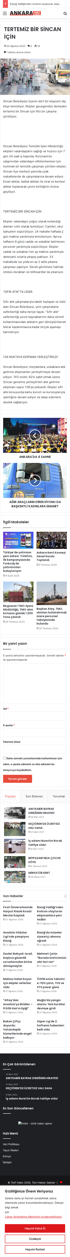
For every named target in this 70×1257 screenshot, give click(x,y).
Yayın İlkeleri (10, 1150)
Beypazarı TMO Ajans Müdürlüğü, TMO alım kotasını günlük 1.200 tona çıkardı (18, 611)
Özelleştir (35, 1238)
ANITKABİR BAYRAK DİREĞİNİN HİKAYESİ (41, 811)
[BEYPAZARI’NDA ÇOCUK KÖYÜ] (14, 862)
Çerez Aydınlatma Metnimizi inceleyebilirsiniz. (33, 1216)
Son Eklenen (34, 796)
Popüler (10, 796)
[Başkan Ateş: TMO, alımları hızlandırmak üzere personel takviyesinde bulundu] (52, 593)
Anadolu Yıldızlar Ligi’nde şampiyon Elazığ (16, 937)
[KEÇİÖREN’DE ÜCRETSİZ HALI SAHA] (14, 829)
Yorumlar (59, 796)
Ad (6, 708)
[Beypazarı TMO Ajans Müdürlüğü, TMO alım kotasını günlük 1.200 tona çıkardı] (18, 592)
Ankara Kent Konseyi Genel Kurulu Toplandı (51, 556)
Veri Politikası (11, 1144)
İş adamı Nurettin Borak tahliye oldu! (45, 843)
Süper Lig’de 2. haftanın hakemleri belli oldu (50, 1025)
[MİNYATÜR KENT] (14, 877)
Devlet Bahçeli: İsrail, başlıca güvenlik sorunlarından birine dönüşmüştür (18, 960)
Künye (7, 1156)
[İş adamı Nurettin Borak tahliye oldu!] (14, 846)
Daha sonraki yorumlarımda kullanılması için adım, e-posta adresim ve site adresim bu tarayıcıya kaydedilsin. (32, 764)
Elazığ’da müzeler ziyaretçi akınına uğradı (49, 937)
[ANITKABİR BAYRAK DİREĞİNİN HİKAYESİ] (14, 813)
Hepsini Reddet (35, 1249)
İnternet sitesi (11, 741)
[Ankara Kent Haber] (25, 13)
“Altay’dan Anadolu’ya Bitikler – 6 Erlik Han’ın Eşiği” (17, 1004)
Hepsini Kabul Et (35, 1228)
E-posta (9, 725)
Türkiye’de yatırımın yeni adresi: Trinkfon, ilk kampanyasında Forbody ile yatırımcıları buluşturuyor (18, 561)
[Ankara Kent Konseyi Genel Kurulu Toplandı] (52, 540)
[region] (35, 1221)
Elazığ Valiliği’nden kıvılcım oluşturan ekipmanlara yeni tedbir (50, 913)
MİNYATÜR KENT (39, 873)
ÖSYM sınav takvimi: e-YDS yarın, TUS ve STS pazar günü (51, 983)
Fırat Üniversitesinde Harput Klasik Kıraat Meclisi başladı (18, 911)
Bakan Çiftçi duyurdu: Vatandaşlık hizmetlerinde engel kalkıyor (17, 1029)
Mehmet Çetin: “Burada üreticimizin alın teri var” (51, 958)
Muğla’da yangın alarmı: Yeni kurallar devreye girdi (51, 1004)
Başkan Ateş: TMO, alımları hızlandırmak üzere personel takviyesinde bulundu (52, 616)
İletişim (7, 1162)
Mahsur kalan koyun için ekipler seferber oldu (17, 983)
